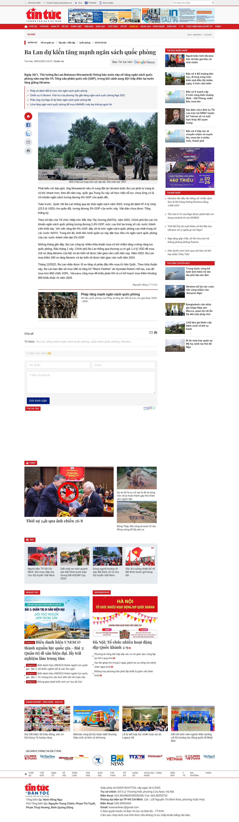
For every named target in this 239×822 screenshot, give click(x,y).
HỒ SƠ (123, 26)
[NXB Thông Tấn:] (89, 760)
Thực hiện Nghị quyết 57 (199, 26)
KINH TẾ (55, 26)
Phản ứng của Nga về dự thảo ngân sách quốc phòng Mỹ (60, 99)
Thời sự (33, 26)
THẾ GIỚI (44, 26)
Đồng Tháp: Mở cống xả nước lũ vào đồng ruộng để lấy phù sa (136, 528)
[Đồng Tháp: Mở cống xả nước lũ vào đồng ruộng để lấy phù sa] (137, 512)
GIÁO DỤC (100, 26)
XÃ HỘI (65, 26)
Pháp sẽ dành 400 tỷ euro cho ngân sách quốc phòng (58, 90)
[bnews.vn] (108, 760)
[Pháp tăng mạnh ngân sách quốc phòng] (58, 305)
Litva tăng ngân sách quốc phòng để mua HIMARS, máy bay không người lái (71, 104)
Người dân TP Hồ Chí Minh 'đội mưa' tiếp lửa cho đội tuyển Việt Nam (41, 572)
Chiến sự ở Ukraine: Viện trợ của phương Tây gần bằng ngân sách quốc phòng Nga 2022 (77, 95)
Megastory (29, 642)
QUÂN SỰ (133, 26)
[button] (153, 556)
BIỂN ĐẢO (171, 26)
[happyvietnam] (71, 756)
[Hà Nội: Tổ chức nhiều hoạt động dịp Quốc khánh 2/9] (125, 617)
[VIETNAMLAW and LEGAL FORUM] (55, 759)
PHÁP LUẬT (76, 26)
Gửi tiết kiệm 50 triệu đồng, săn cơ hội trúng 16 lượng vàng (44, 736)
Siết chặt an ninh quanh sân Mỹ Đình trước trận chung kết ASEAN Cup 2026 (74, 573)
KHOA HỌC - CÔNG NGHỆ (153, 26)
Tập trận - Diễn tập (66, 42)
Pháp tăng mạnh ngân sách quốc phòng (110, 294)
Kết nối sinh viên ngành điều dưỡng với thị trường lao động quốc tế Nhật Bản (191, 737)
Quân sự (32, 42)
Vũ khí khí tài (100, 42)
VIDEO (218, 26)
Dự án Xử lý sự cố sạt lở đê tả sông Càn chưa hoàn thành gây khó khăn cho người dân (136, 495)
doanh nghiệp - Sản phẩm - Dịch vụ (44, 702)
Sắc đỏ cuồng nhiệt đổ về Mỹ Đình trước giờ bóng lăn (140, 572)
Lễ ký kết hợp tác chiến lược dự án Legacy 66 (141, 736)
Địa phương (194, 774)
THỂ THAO (113, 26)
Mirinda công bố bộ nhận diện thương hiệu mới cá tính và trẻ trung (95, 736)
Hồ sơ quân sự (47, 42)
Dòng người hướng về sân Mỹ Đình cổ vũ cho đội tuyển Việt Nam (106, 572)
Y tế (181, 26)
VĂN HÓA (88, 26)
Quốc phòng (84, 42)
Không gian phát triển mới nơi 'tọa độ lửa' (54, 681)
